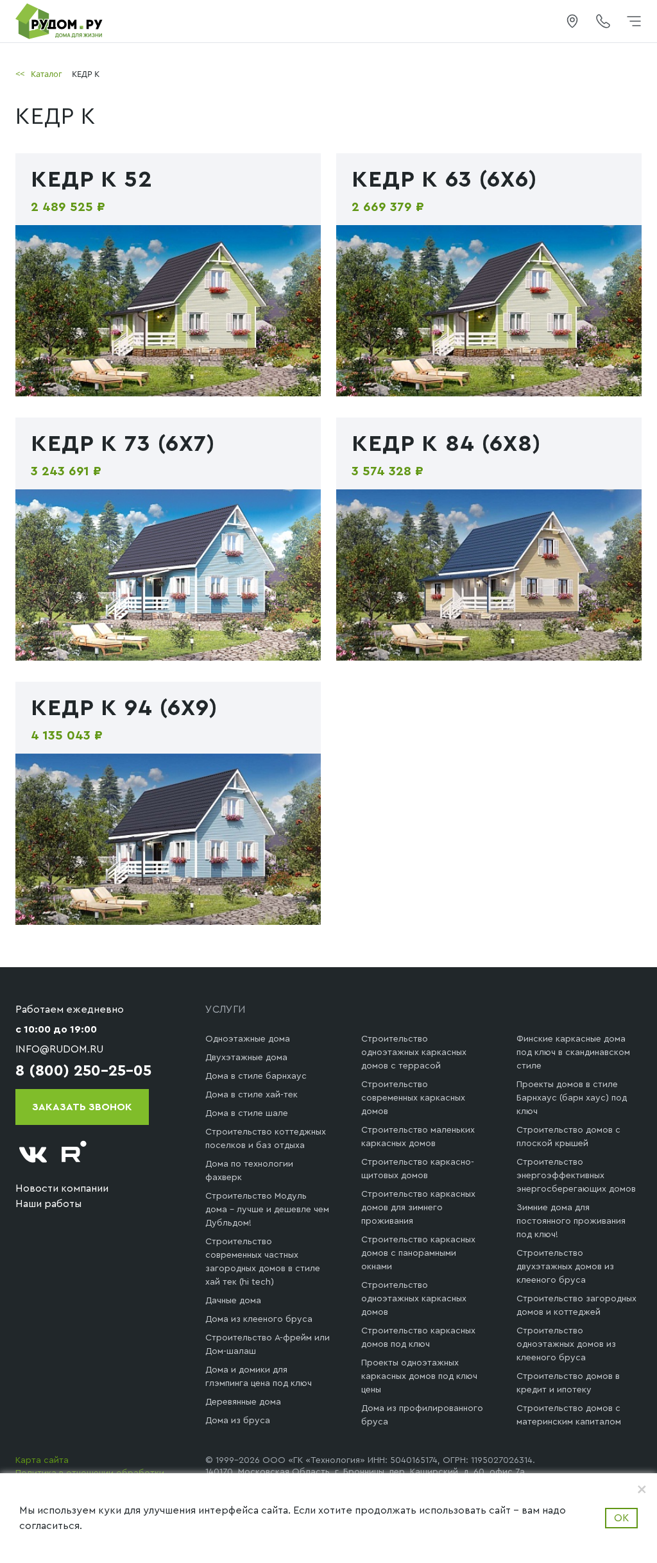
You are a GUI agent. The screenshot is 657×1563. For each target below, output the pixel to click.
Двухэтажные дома (246, 1057)
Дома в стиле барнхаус (256, 1076)
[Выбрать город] (572, 21)
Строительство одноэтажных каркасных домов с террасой (413, 1052)
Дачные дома (233, 1300)
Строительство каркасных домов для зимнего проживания (418, 1208)
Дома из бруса (237, 1420)
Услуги (225, 1009)
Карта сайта (42, 1460)
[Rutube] (74, 1154)
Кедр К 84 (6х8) (446, 443)
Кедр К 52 (92, 179)
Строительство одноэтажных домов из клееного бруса (566, 1344)
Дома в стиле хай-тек (251, 1094)
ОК (621, 1518)
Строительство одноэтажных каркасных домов (413, 1299)
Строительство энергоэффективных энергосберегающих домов (576, 1176)
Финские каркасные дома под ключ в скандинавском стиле (573, 1052)
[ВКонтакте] (33, 1154)
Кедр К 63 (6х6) (444, 179)
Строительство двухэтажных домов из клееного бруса (565, 1267)
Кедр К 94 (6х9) (124, 708)
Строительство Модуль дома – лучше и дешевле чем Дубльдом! (267, 1210)
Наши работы (48, 1204)
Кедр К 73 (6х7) (123, 443)
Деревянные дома (243, 1402)
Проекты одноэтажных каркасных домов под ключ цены (419, 1376)
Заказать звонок (82, 1107)
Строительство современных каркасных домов (413, 1098)
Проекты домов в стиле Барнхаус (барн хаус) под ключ (571, 1098)
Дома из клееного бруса (258, 1319)
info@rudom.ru (59, 1049)
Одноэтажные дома (247, 1039)
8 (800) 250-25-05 (83, 1071)
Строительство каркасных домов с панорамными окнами (418, 1253)
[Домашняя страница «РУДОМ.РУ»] (59, 20)
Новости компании (61, 1188)
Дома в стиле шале (246, 1113)
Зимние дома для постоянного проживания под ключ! (571, 1221)
